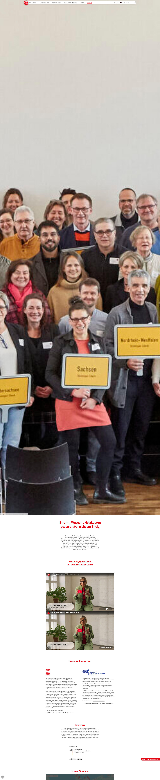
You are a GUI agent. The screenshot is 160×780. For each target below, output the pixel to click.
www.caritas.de (59, 710)
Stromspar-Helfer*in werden (71, 2)
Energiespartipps (56, 2)
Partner (82, 2)
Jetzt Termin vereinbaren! (150, 759)
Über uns (89, 2)
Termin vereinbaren (44, 2)
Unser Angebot (33, 2)
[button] (3, 777)
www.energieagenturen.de (98, 700)
